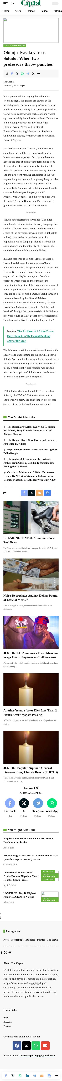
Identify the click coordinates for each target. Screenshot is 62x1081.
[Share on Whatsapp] (22, 73)
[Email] (41, 1075)
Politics (41, 939)
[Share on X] (17, 73)
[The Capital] (31, 3)
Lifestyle (48, 880)
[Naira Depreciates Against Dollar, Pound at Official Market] (31, 575)
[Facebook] (10, 808)
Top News (52, 939)
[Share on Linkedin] (27, 1075)
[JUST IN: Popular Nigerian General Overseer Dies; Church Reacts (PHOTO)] (31, 747)
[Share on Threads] (33, 73)
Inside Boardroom (15, 46)
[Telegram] (38, 808)
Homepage (48, 871)
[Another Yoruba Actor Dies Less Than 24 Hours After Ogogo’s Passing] (31, 689)
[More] (38, 73)
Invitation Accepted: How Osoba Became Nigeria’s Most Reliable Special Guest (20, 876)
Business (30, 939)
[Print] (49, 1075)
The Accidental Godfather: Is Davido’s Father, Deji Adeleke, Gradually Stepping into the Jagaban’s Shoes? (29, 463)
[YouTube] (10, 952)
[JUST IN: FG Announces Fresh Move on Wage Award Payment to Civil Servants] (31, 632)
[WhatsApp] (52, 808)
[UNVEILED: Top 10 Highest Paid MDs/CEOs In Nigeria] (50, 897)
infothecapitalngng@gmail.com (37, 1055)
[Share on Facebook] (11, 73)
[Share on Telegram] (27, 73)
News (6, 939)
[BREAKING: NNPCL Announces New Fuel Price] (31, 517)
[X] (23, 808)
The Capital (8, 82)
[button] (6, 3)
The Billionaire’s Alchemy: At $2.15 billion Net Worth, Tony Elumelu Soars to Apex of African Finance (29, 430)
